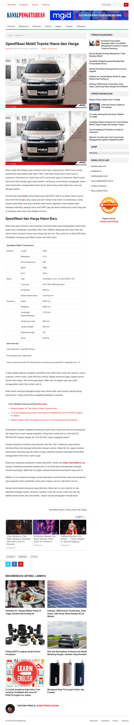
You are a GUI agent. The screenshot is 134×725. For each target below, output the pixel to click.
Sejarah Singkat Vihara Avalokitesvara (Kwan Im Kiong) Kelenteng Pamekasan (44, 420)
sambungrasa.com (99, 176)
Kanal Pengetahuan (18, 721)
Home (10, 35)
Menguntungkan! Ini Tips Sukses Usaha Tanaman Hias (34, 408)
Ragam (58, 26)
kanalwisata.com (98, 166)
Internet (48, 26)
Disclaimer (23, 5)
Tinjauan (69, 26)
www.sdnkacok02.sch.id (102, 181)
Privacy (35, 5)
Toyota (34, 557)
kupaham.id (96, 171)
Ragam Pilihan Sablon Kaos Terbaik (104, 100)
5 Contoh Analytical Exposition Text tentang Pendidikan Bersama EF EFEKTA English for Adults (22, 692)
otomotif (10, 557)
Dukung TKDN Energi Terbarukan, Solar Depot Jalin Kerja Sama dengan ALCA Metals (66, 613)
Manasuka (81, 26)
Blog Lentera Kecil (99, 191)
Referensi (37, 26)
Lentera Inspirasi (99, 186)
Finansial (11, 26)
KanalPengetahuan (20, 49)
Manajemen (24, 26)
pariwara (22, 557)
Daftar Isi (45, 5)
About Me (11, 5)
